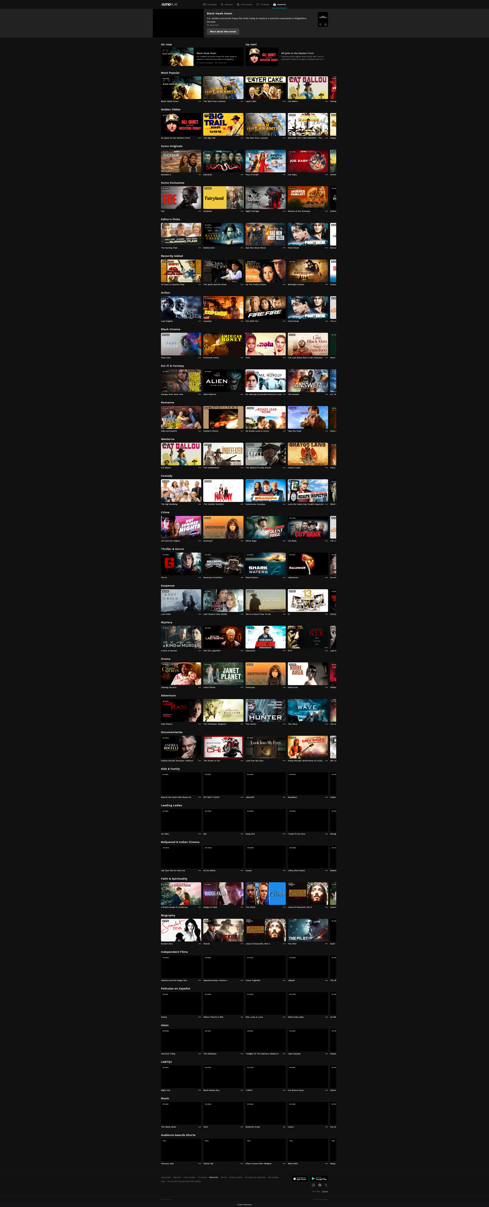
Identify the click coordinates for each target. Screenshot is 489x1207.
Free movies (246, 4)
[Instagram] (313, 1185)
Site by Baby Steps (320, 1199)
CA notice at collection (255, 1177)
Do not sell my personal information (184, 1181)
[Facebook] (320, 1185)
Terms (224, 1177)
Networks (281, 4)
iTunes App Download (300, 1179)
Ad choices (273, 1177)
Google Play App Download (319, 1179)
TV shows (264, 4)
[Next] (328, 87)
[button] (223, 31)
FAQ (163, 1181)
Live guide (212, 4)
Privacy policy (235, 1177)
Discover (229, 4)
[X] (326, 1185)
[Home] (169, 4)
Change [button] (325, 1191)
